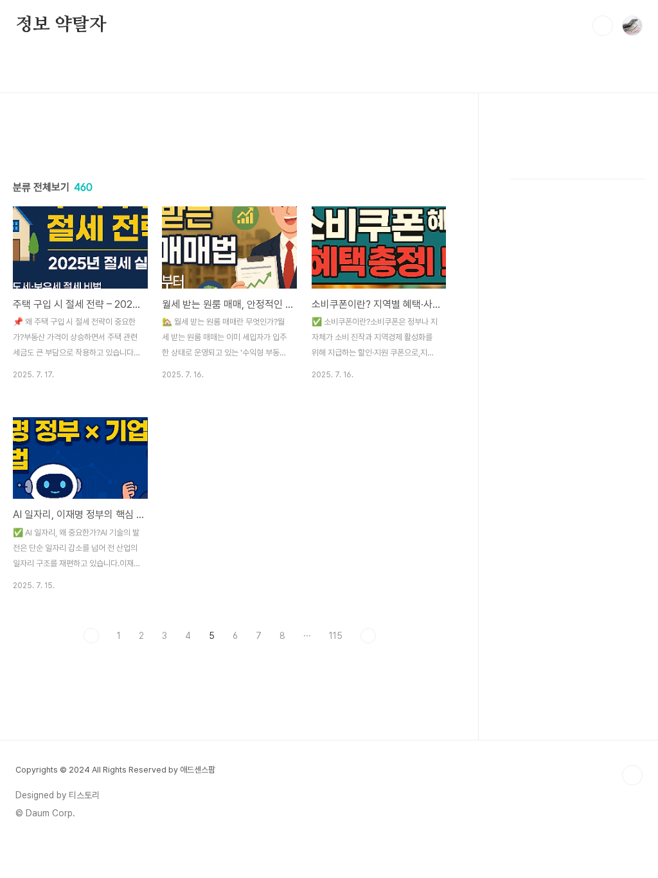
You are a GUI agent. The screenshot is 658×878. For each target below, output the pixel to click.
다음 (368, 635)
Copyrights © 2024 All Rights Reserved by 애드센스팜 (115, 770)
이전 (91, 635)
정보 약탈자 (61, 25)
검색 (602, 25)
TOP (632, 775)
